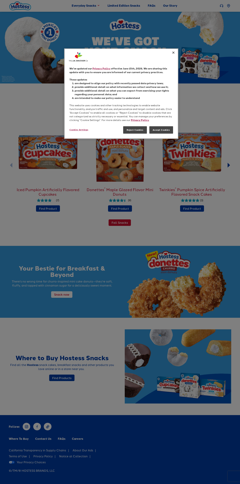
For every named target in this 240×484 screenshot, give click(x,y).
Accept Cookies (161, 129)
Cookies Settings (78, 129)
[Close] (173, 52)
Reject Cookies (135, 129)
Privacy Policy (101, 68)
